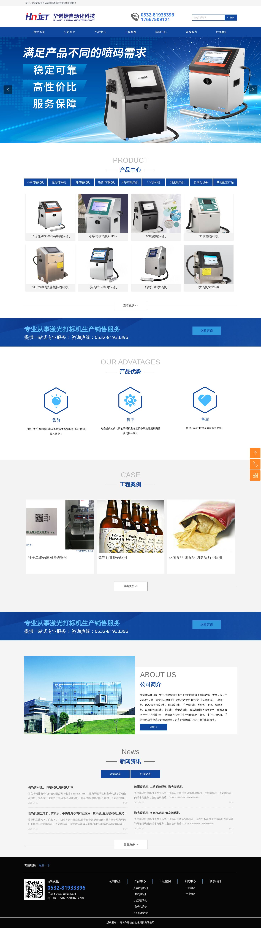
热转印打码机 (106, 182)
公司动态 (115, 773)
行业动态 (145, 773)
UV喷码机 (153, 182)
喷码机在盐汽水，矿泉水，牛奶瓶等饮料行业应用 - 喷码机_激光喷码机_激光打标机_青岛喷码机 (77, 814)
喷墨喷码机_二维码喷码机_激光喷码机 (158, 786)
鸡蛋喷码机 (177, 182)
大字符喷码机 (129, 182)
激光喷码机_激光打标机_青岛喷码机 (157, 812)
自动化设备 (201, 182)
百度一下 (44, 865)
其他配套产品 (225, 182)
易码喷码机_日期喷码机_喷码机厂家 (51, 787)
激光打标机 (59, 182)
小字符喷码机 (35, 182)
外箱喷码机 (83, 182)
